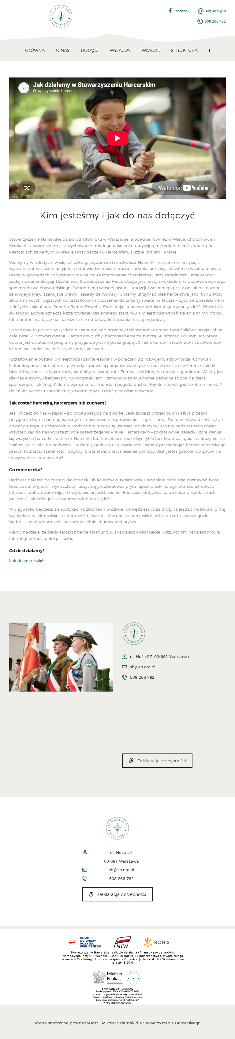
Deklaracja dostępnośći (122, 894)
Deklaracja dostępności (161, 760)
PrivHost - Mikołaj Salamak (109, 1022)
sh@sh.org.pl (142, 666)
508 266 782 (142, 677)
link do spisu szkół (27, 560)
